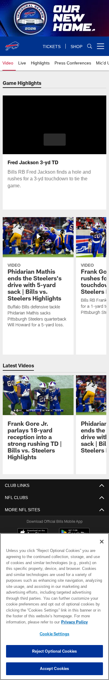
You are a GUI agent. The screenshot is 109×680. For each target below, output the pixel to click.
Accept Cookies (54, 668)
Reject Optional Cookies (54, 651)
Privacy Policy (74, 621)
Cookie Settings (54, 633)
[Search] (89, 46)
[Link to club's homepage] (12, 44)
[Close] (101, 541)
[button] (54, 140)
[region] (54, 606)
